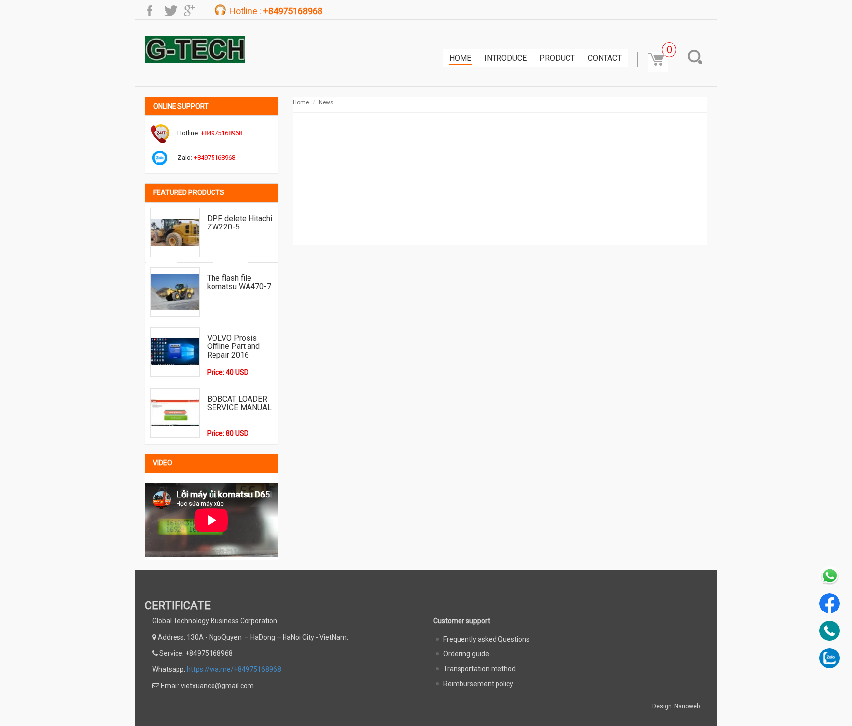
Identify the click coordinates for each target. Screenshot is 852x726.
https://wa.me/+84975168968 (234, 669)
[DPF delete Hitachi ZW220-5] (175, 232)
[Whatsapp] (829, 576)
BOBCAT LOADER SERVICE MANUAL (239, 403)
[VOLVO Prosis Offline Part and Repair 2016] (175, 352)
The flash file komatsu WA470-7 (239, 282)
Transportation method (479, 669)
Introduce (505, 58)
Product (557, 58)
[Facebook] (829, 603)
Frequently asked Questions (486, 639)
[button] (697, 56)
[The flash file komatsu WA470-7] (175, 292)
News (326, 102)
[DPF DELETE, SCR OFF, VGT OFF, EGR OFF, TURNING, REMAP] (195, 48)
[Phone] (829, 631)
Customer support (461, 621)
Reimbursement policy (478, 684)
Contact (605, 58)
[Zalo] (829, 658)
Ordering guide (466, 654)
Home (460, 58)
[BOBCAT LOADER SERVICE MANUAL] (175, 413)
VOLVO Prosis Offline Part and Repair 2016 (233, 346)
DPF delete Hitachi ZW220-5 (239, 223)
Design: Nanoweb (676, 706)
